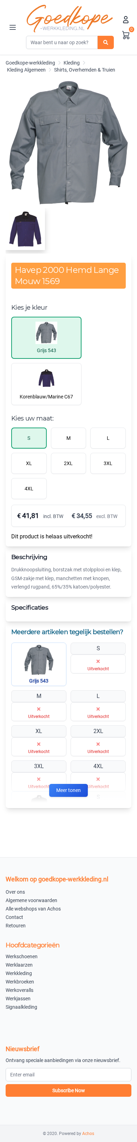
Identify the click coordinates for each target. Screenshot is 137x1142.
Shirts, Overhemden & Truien (84, 70)
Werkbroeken (20, 982)
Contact (14, 917)
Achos (88, 1133)
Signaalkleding (21, 1007)
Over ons (15, 892)
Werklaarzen (19, 965)
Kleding (72, 63)
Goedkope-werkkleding (30, 63)
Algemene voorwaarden (31, 900)
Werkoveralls (19, 990)
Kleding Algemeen (26, 70)
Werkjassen (18, 998)
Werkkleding (19, 973)
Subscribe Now (68, 1090)
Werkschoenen (22, 956)
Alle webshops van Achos (33, 909)
